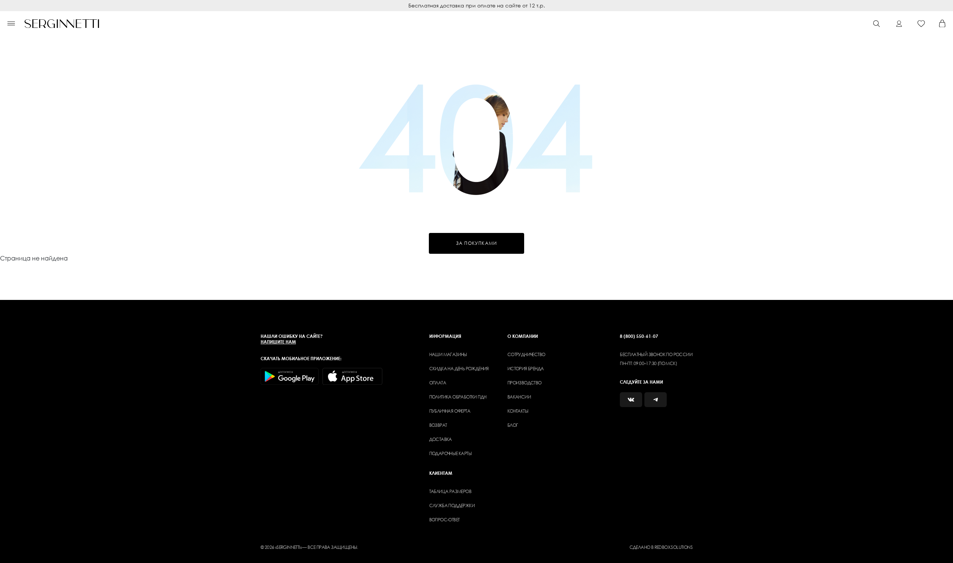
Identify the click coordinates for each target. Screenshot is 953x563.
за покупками (476, 243)
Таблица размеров (450, 491)
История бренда (525, 368)
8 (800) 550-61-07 (639, 336)
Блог (512, 425)
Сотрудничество (526, 354)
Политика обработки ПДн (458, 397)
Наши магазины (448, 354)
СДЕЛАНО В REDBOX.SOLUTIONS (661, 547)
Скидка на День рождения (459, 368)
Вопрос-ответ (444, 519)
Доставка (440, 439)
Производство (524, 383)
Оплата (437, 383)
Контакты (517, 411)
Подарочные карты (450, 453)
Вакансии (519, 397)
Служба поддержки (452, 505)
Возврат (438, 425)
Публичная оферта (449, 411)
